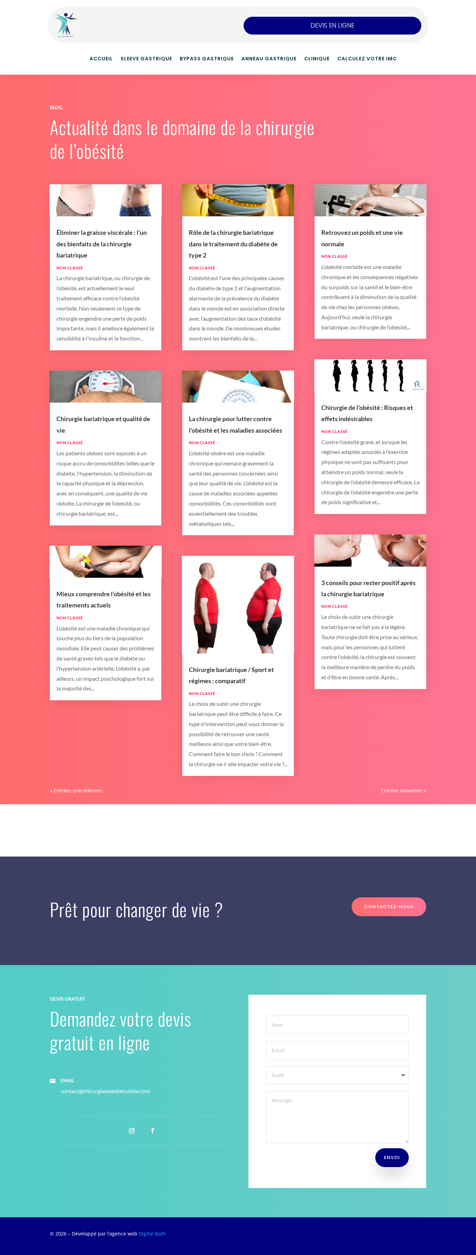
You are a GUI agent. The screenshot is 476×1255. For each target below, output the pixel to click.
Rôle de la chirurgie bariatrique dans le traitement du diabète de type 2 (233, 244)
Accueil (101, 59)
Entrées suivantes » (403, 790)
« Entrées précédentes (76, 790)
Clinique (317, 59)
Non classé (69, 268)
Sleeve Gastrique (146, 59)
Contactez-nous (389, 906)
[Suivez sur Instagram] (131, 1130)
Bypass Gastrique (207, 59)
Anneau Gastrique (269, 59)
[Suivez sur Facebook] (152, 1130)
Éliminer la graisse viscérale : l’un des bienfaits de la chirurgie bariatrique (101, 244)
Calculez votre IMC (367, 59)
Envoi (392, 1157)
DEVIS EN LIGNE (332, 25)
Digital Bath (152, 1233)
